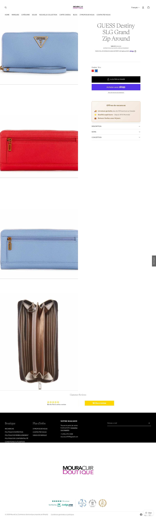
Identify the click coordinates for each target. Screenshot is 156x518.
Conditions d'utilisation (15, 442)
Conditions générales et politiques (62, 515)
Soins (94, 132)
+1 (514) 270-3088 (67, 434)
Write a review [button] (99, 403)
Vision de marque (40, 435)
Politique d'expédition (14, 432)
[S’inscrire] (149, 423)
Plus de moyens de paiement (116, 92)
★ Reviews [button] (154, 260)
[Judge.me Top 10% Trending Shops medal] (103, 503)
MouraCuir (13, 514)
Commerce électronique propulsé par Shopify (33, 514)
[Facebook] (141, 514)
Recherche (9, 429)
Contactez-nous (39, 432)
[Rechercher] (5, 7)
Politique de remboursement (16, 435)
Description (96, 126)
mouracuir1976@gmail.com (69, 437)
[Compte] (143, 7)
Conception (97, 137)
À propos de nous (40, 429)
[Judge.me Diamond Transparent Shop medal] (82, 503)
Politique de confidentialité (16, 438)
